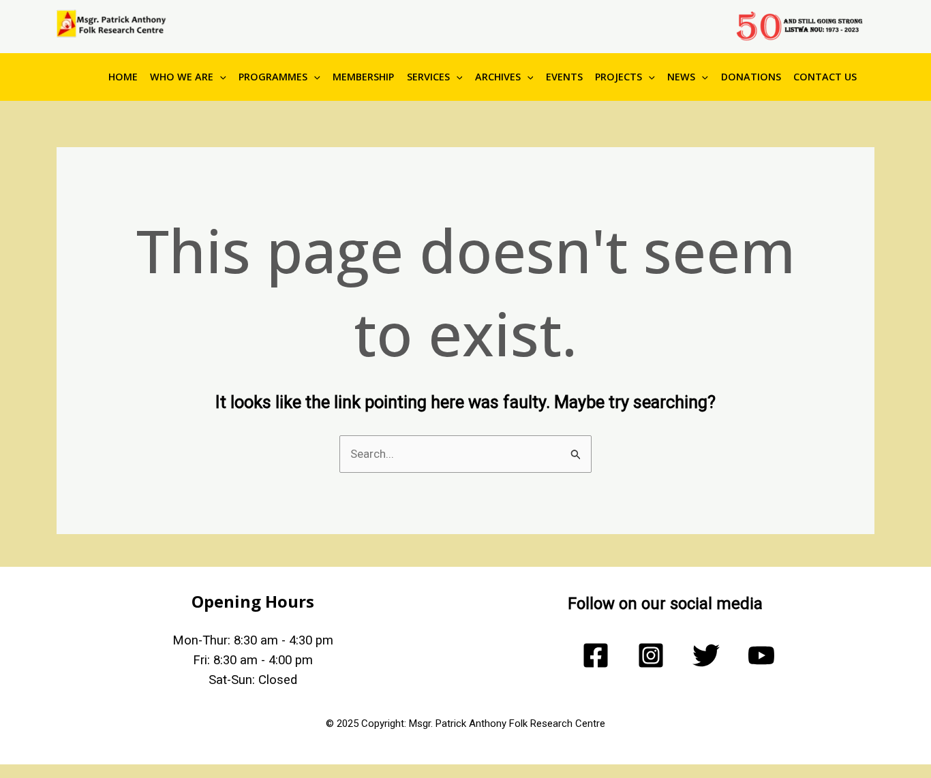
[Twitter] (706, 655)
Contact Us (825, 76)
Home (123, 76)
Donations (751, 76)
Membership (363, 76)
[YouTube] (761, 655)
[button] (219, 77)
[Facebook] (595, 655)
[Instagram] (651, 655)
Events (564, 76)
